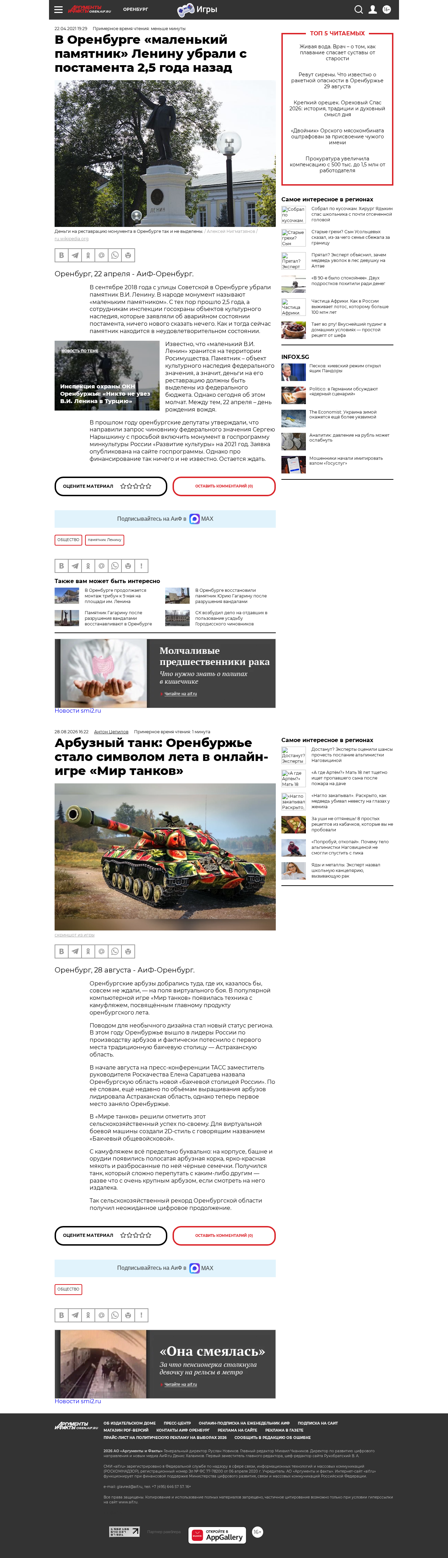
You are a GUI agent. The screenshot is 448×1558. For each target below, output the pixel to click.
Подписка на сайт (318, 1423)
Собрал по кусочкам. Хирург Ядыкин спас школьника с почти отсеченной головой (352, 214)
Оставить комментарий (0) (224, 486)
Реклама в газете (284, 1430)
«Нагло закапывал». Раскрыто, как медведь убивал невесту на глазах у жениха (351, 801)
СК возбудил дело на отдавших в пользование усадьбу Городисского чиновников (231, 618)
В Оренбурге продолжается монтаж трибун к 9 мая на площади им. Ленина (115, 596)
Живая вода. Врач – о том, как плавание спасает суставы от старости (338, 53)
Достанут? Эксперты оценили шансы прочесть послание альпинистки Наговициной (352, 755)
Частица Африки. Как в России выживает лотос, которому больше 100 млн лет (350, 306)
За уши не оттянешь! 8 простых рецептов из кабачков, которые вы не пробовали (352, 824)
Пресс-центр (177, 1423)
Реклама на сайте (237, 1430)
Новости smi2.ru (78, 710)
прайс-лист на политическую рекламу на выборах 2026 (165, 1437)
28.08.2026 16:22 (72, 731)
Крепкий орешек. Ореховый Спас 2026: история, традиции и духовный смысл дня (337, 109)
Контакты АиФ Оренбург (183, 1430)
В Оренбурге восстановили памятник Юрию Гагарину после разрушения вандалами (231, 596)
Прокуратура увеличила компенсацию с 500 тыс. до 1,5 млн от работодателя (337, 165)
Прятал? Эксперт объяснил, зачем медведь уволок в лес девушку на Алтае (349, 260)
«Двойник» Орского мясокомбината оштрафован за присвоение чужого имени (337, 137)
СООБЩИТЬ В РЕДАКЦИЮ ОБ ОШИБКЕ (272, 1437)
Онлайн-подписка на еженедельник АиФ (244, 1423)
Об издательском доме (130, 1423)
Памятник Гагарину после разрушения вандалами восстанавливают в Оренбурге (118, 618)
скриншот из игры (74, 934)
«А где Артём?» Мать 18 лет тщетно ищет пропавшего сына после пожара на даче (349, 778)
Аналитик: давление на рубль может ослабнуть (349, 438)
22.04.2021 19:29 (71, 28)
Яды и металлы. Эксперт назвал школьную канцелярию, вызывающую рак (346, 870)
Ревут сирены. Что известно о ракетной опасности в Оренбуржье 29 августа (337, 81)
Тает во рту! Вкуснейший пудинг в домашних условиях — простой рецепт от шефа (349, 329)
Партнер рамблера (164, 1532)
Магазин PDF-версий (126, 1430)
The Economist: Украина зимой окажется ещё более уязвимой (343, 415)
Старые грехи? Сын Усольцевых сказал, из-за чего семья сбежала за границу (351, 237)
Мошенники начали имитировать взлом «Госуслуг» (346, 461)
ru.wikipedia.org (72, 238)
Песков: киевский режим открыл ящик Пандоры (345, 368)
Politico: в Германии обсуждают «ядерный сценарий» (343, 391)
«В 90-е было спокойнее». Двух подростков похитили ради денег (348, 280)
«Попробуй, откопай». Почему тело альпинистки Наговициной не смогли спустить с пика (350, 847)
